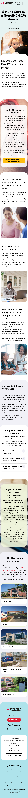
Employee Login (14, 765)
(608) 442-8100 (14, 751)
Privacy (9, 777)
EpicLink (21, 783)
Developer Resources (10, 783)
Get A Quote (13, 720)
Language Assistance (14, 780)
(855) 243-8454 (14, 745)
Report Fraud (17, 777)
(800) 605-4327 (19, 740)
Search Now (13, 729)
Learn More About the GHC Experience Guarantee (14, 160)
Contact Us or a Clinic (14, 755)
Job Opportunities (14, 770)
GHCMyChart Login (18, 3)
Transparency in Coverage (14, 786)
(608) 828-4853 (8, 740)
